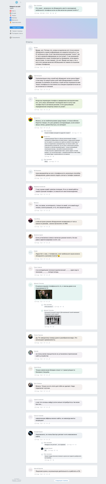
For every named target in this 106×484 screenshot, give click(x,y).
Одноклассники (16, 22)
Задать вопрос (16, 27)
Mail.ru (14, 11)
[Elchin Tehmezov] (31, 385)
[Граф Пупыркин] (31, 77)
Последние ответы (17, 33)
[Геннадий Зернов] (31, 433)
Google (14, 13)
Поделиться (55, 13)
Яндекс (14, 15)
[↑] (50, 13)
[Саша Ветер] (31, 220)
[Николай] (31, 352)
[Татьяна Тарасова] (31, 336)
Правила (14, 480)
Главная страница (17, 31)
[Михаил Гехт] (31, 119)
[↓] (53, 13)
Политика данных (16, 481)
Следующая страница (61, 480)
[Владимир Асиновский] (31, 188)
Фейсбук (14, 17)
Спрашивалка (16, 37)
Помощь (19, 480)
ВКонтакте (15, 20)
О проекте (16, 478)
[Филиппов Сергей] (31, 236)
